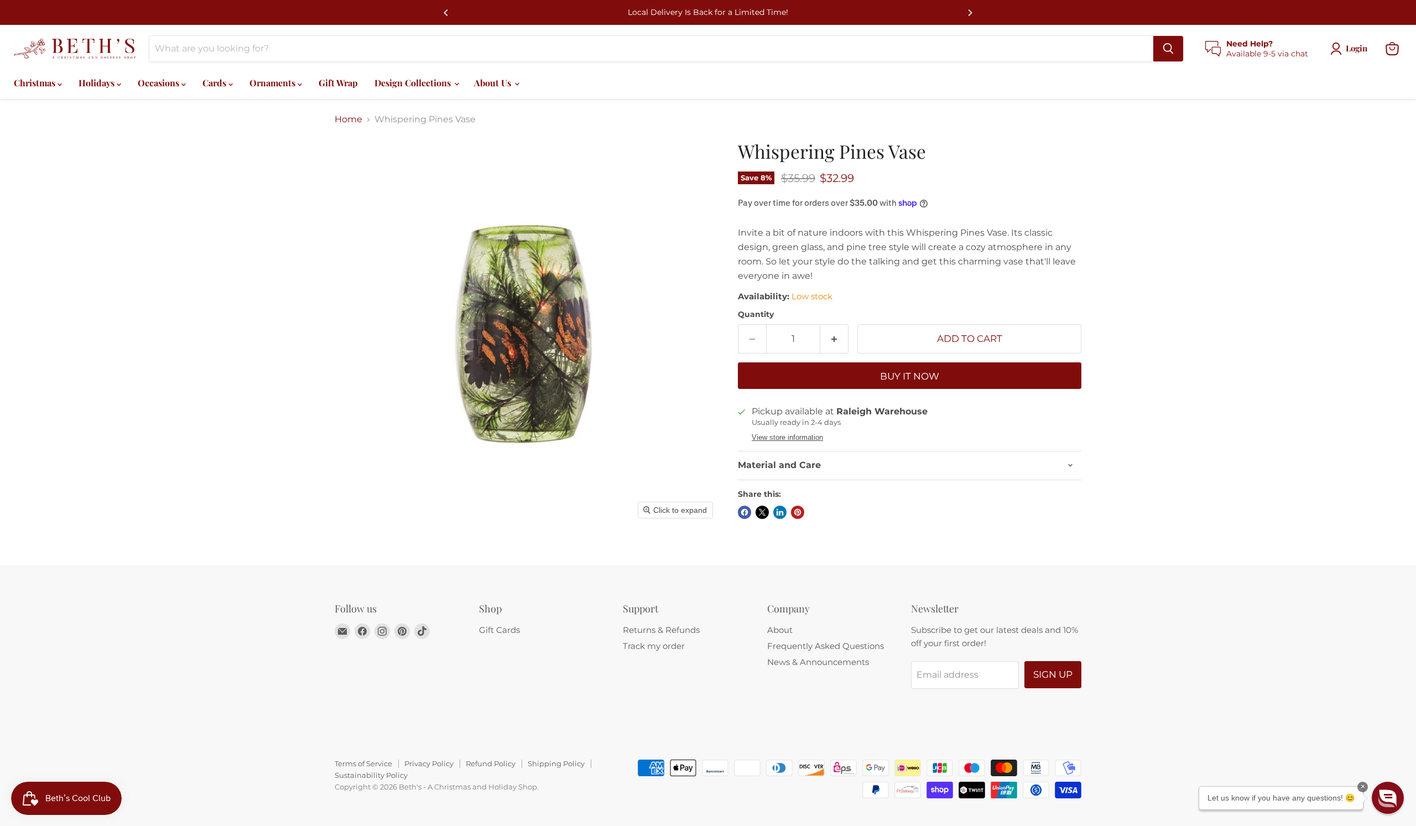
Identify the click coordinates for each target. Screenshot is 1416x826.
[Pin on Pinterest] (797, 512)
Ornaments (273, 83)
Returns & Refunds (661, 630)
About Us (493, 83)
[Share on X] (762, 512)
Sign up (1053, 674)
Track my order (654, 646)
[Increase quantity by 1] (834, 339)
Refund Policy (491, 763)
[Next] (969, 13)
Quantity (756, 314)
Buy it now (909, 376)
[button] (1388, 798)
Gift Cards (499, 630)
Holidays (98, 83)
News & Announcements (818, 662)
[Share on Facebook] (744, 512)
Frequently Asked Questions (825, 646)
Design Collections (413, 83)
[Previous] (446, 13)
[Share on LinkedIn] (780, 512)
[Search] (1168, 48)
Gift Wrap (338, 83)
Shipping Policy (556, 763)
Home (348, 119)
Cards (215, 83)
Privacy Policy (429, 763)
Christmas (36, 83)
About (780, 630)
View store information (787, 437)
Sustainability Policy (371, 775)
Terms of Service (363, 763)
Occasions (159, 83)
